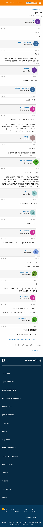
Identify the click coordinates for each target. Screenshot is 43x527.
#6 (2, 144)
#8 (2, 200)
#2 (2, 50)
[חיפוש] (2, 3)
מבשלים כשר (6, 489)
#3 (2, 77)
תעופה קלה (6, 440)
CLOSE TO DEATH (25, 42)
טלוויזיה (5, 473)
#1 (2, 28)
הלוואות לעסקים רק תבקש (11, 398)
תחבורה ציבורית (7, 464)
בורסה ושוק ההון (8, 415)
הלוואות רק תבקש (8, 382)
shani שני (28, 250)
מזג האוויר (5, 423)
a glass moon (25, 272)
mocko (28, 192)
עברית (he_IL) (30, 517)
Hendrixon (24, 107)
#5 (2, 116)
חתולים (4, 497)
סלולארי (5, 481)
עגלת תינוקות (6, 406)
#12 (2, 304)
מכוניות (4, 431)
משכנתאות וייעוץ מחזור (10, 456)
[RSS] (3, 509)
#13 (2, 239)
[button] (40, 3)
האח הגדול (6, 373)
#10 (2, 258)
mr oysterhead (26, 160)
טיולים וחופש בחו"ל (9, 448)
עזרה (12, 509)
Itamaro (37, 16)
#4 (2, 96)
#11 (2, 280)
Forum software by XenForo (17, 523)
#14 (2, 326)
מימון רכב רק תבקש (9, 390)
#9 (2, 219)
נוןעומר (26, 136)
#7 (2, 169)
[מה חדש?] (7, 3)
